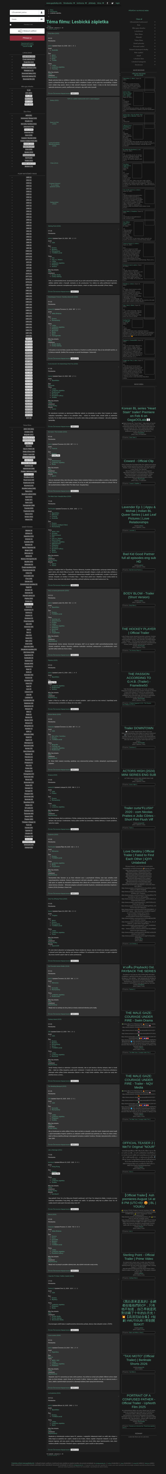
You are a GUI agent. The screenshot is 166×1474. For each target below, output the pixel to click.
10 (56, 29)
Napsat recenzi (65, 93)
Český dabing (56, 276)
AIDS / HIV (55, 532)
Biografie (55, 744)
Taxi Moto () (132, 1372)
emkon (138, 190)
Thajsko (54, 915)
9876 (141, 939)
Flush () (131, 827)
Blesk (133, 78)
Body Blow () (132, 605)
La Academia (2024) (54, 1393)
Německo (55, 515)
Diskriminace (56, 461)
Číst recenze (57, 93)
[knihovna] (85, 3)
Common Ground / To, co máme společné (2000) (54, 185)
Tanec (54, 934)
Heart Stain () (127, 211)
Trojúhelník (56, 633)
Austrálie (55, 50)
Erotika (54, 622)
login (118, 3)
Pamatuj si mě (28, 24)
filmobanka (67, 3)
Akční (54, 55)
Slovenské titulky (58, 1320)
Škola (54, 332)
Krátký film (56, 455)
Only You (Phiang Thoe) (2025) (57, 899)
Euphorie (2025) (53, 834)
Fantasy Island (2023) (54, 1019)
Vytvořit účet (26, 46)
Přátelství (55, 265)
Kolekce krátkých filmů (60, 525)
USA (53, 243)
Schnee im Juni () (128, 265)
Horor (54, 1238)
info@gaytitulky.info (101, 1463)
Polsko (54, 793)
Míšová (126, 167)
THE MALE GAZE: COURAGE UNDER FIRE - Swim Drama (139, 1016)
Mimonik (134, 116)
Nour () (131, 1171)
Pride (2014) (54, 163)
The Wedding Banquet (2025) (57, 1086)
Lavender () (132, 530)
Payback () (126, 340)
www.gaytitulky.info (54, 3)
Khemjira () (126, 283)
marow (50, 376)
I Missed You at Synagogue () (127, 126)
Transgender (56, 335)
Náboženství (56, 543)
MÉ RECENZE (138, 75)
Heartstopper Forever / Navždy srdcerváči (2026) (63, 297)
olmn (135, 360)
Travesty (55, 69)
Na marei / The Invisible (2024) (57, 432)
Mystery (54, 249)
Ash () (131, 1231)
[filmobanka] (73, 3)
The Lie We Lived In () (129, 190)
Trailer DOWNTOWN (138, 728)
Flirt (53, 258)
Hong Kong (56, 1166)
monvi (54, 409)
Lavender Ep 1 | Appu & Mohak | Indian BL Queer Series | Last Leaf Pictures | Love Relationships (138, 514)
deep (122, 1463)
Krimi (53, 58)
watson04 (51, 787)
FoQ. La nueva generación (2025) (58, 590)
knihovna (80, 3)
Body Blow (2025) (53, 33)
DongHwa (134, 211)
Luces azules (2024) (54, 1335)
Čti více (50, 93)
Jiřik (49, 1031)
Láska (54, 65)
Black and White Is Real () (136, 1332)
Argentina (55, 1352)
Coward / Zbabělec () (135, 483)
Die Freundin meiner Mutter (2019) (58, 966)
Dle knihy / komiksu (58, 736)
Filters (49, 26)
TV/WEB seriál (57, 253)
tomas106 (51, 309)
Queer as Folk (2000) (54, 123)
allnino (50, 238)
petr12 (50, 603)
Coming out (56, 619)
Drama (54, 57)
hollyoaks (51, 727)
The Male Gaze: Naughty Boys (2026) (59, 496)
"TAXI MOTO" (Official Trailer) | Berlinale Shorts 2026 (138, 1359)
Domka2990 (133, 340)
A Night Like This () (128, 360)
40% (49, 469)
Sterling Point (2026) (54, 226)
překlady (92, 3)
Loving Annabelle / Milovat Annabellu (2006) (54, 144)
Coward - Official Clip (139, 461)
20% (49, 271)
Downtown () (132, 747)
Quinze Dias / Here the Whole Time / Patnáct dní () (127, 94)
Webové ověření (29, 31)
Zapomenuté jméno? (27, 45)
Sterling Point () (133, 1278)
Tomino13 (51, 1288)
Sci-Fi (54, 1046)
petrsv (50, 46)
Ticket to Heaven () (128, 243)
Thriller (54, 60)
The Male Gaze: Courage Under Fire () (140, 1052)
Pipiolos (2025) (52, 660)
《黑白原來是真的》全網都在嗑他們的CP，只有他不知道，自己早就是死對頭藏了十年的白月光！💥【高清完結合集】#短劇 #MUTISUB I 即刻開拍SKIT (138, 1313)
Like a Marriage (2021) (55, 1150)
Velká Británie (56, 313)
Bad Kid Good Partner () (135, 569)
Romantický (56, 251)
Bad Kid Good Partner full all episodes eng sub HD (139, 557)
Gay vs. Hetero (57, 259)
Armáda (54, 533)
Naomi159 (55, 946)
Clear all (139, 19)
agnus (54, 476)
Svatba (54, 397)
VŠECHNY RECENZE (139, 73)
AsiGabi (127, 321)
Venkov (54, 266)
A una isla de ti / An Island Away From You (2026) (63, 364)
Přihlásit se (27, 38)
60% (49, 638)
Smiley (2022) (54, 100)
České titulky (56, 275)
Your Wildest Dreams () (126, 222)
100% (50, 74)
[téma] (102, 3)
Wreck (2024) (52, 1214)
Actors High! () (133, 784)
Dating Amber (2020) (54, 203)
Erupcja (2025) (52, 775)
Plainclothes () (127, 78)
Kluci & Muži (56, 540)
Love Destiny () (133, 943)
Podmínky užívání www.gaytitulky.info (23, 1463)
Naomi (50, 911)
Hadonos (147, 1463)
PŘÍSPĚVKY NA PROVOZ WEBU (139, 10)
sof (139, 149)
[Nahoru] (162, 1470)
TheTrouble (51, 509)
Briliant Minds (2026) (54, 714)
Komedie (51, 385)
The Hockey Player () (135, 650)
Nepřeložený (52, 77)
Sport (54, 334)
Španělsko (55, 380)
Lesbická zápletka (58, 67)
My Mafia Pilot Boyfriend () (130, 149)
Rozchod (55, 330)
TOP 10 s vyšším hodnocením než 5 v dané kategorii (83, 99)
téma (99, 3)
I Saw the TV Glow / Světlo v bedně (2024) (61, 1276)
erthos (110, 1463)
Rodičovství (56, 392)
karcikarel (51, 1162)
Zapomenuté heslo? (27, 43)
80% (49, 812)
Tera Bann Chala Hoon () (127, 165)
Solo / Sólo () (126, 305)
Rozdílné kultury (57, 395)
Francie (54, 448)
